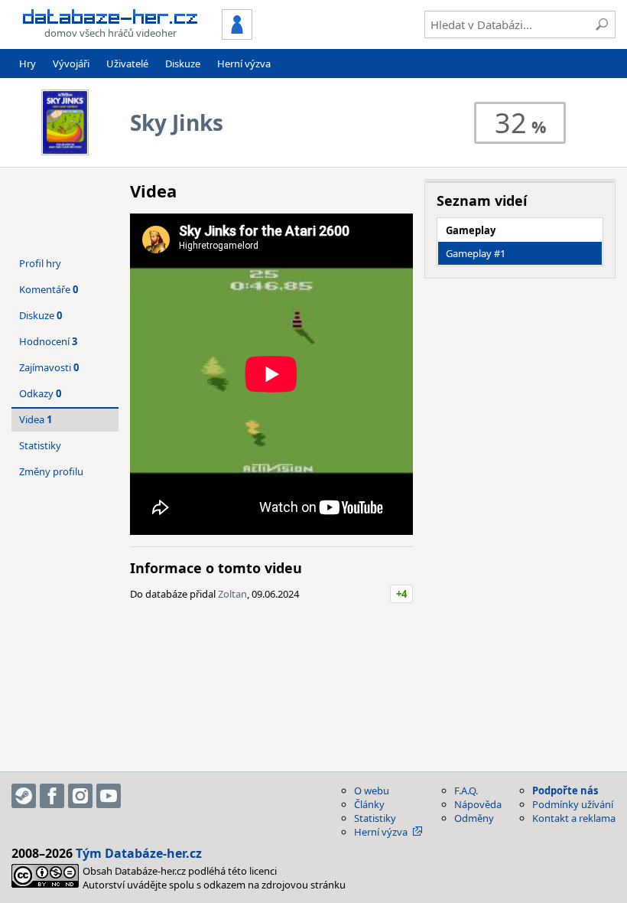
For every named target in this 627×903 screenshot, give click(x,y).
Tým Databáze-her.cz (139, 853)
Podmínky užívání (572, 804)
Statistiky (40, 445)
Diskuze (182, 63)
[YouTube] (108, 796)
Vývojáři (71, 63)
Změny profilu (51, 471)
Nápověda (478, 804)
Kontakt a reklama (574, 818)
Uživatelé (127, 63)
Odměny (474, 818)
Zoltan (232, 594)
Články (369, 804)
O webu (371, 790)
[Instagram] (80, 796)
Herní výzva (244, 63)
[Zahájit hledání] (602, 24)
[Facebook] (52, 796)
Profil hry (40, 263)
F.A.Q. (466, 790)
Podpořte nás (565, 790)
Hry (27, 63)
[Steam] (23, 796)
